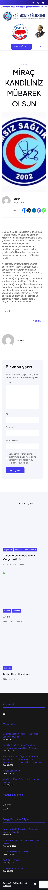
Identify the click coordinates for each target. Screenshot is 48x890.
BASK (5, 808)
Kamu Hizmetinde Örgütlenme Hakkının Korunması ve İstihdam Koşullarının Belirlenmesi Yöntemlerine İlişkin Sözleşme (22, 759)
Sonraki (37, 320)
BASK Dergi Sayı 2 (11, 860)
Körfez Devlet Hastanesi (17, 673)
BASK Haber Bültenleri (13, 868)
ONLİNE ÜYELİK (21, 46)
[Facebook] (24, 210)
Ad (8, 413)
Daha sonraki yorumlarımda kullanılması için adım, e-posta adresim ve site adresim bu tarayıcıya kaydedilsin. (22, 458)
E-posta (10, 427)
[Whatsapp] (43, 210)
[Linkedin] (34, 210)
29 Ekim (7, 616)
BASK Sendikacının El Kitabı (15, 851)
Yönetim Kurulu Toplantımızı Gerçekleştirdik (19, 557)
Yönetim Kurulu (30, 549)
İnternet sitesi (12, 440)
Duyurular (8, 549)
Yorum (9, 382)
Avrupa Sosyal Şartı (11, 770)
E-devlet (7, 804)
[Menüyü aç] (4, 2)
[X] (29, 210)
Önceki (7, 310)
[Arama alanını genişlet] (41, 47)
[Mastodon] (39, 210)
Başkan (7, 610)
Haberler (24, 64)
